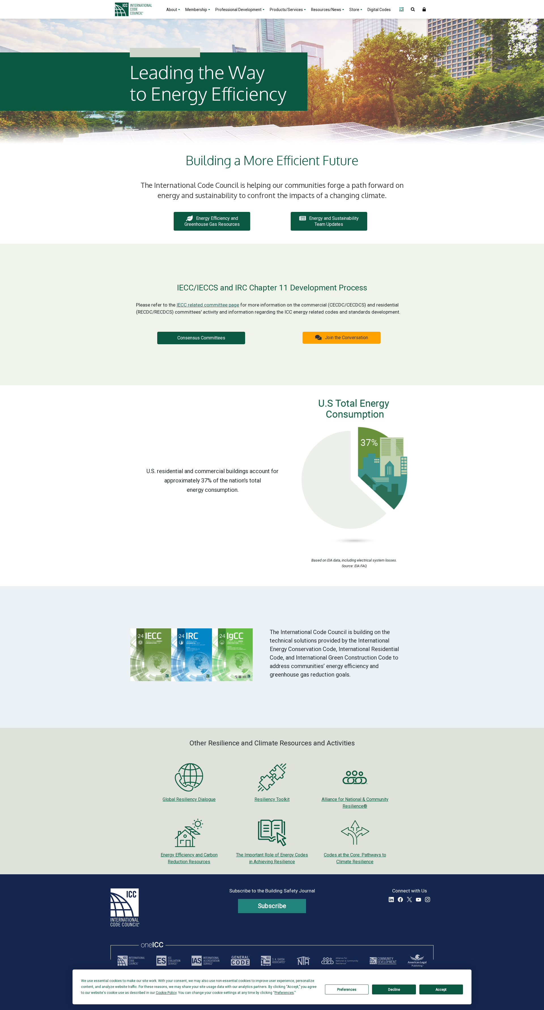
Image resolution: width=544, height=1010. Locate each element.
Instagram (427, 899)
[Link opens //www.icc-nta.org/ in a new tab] (303, 961)
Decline (394, 990)
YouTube (418, 899)
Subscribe (272, 905)
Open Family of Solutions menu (401, 9)
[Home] (136, 9)
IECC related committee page (208, 305)
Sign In (424, 9)
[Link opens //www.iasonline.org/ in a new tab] (205, 961)
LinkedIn (391, 899)
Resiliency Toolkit (272, 799)
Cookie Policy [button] (166, 993)
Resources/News (326, 9)
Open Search (412, 9)
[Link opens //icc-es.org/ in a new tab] (168, 961)
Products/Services (286, 9)
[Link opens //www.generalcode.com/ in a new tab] (240, 961)
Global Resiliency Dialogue (189, 799)
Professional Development (238, 9)
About (171, 9)
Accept (441, 990)
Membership (196, 9)
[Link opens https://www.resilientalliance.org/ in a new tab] (339, 961)
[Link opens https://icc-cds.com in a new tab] (383, 961)
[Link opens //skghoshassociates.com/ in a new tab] (273, 961)
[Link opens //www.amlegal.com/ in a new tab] (417, 961)
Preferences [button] (284, 993)
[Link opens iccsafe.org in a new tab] (131, 961)
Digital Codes (379, 9)
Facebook (400, 899)
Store (354, 9)
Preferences (346, 990)
